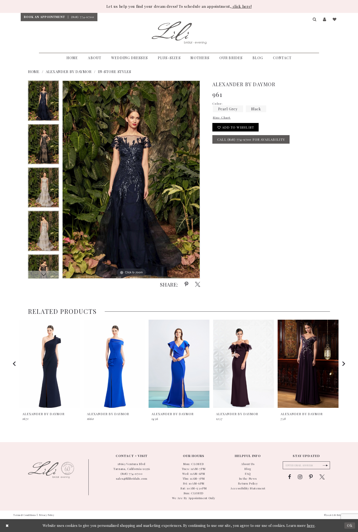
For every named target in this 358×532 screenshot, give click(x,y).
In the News (248, 478)
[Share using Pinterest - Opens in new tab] (186, 284)
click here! (242, 6)
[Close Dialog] (7, 525)
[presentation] (49, 364)
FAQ (248, 474)
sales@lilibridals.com (131, 478)
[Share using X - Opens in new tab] (197, 284)
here (311, 525)
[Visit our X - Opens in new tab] (322, 477)
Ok (350, 525)
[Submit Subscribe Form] (325, 465)
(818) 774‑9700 (131, 474)
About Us (247, 464)
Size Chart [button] (222, 117)
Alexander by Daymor (69, 71)
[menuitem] (44, 17)
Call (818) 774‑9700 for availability (251, 139)
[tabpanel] (43, 102)
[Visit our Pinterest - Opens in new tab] (311, 477)
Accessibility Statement (247, 488)
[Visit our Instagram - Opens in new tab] (300, 477)
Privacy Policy (47, 514)
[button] (315, 19)
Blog (247, 469)
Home (33, 71)
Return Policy (248, 483)
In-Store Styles (114, 71)
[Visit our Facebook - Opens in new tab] (289, 477)
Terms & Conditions (24, 514)
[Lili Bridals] (179, 32)
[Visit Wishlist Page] (335, 19)
